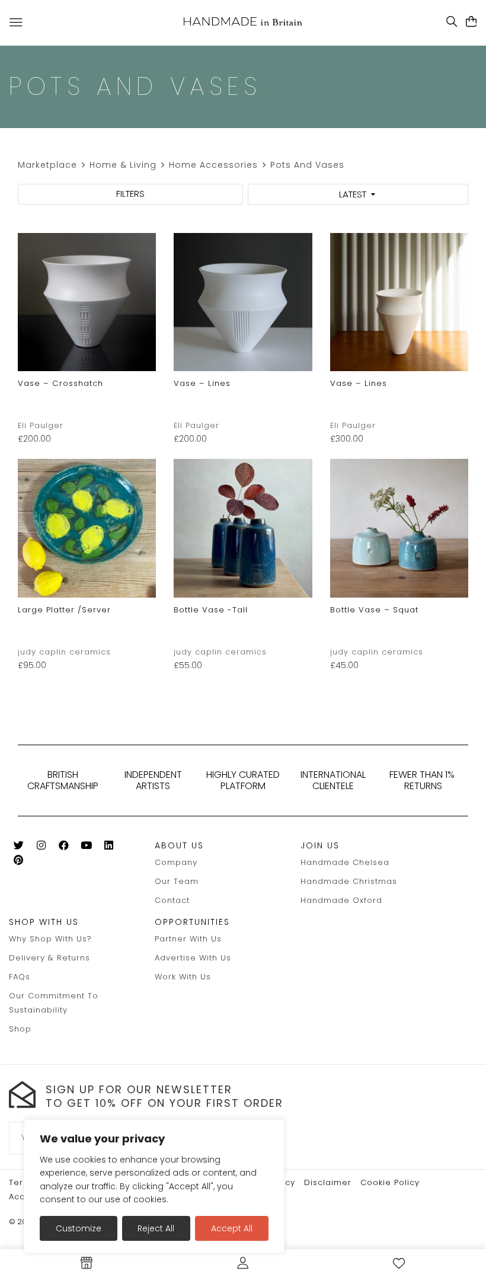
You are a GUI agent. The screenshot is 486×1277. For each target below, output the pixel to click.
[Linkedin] (109, 847)
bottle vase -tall (211, 609)
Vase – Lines (202, 383)
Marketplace (47, 165)
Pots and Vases (307, 165)
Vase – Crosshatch (60, 383)
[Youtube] (86, 847)
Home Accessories (213, 165)
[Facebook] (63, 847)
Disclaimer (327, 1182)
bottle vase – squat (374, 609)
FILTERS (130, 193)
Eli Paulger (40, 425)
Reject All (156, 1228)
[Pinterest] (18, 862)
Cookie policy (390, 1182)
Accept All (231, 1228)
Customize (78, 1228)
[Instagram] (41, 847)
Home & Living (122, 165)
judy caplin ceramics (64, 652)
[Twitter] (18, 847)
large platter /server (64, 609)
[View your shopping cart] (471, 22)
